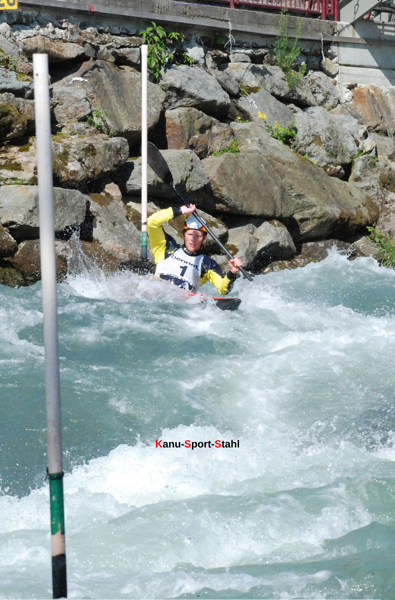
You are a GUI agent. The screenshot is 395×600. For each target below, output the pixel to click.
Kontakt (207, 5)
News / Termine (197, 5)
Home (178, 5)
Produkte (185, 5)
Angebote (216, 5)
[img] (197, 300)
